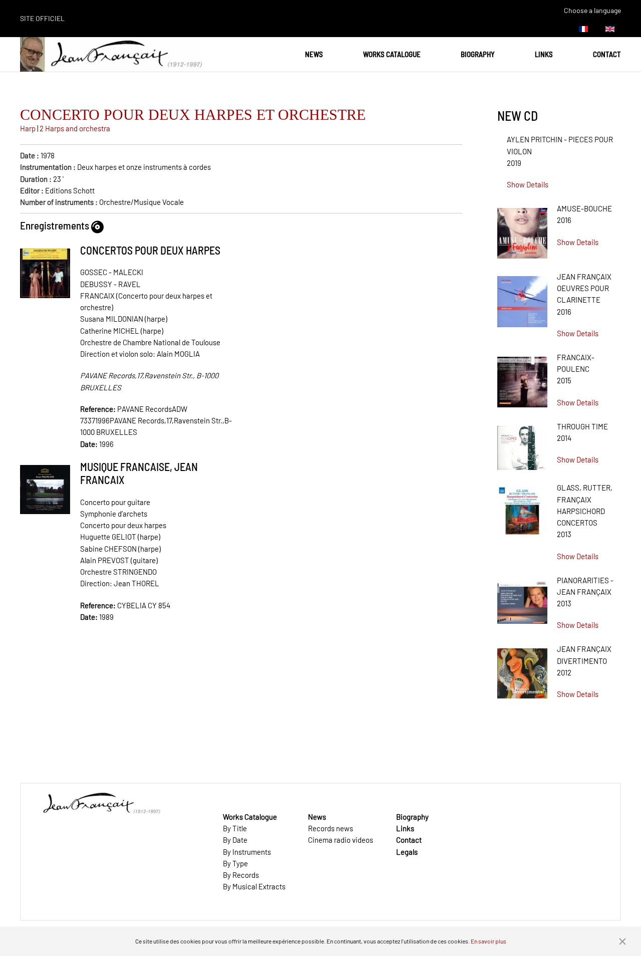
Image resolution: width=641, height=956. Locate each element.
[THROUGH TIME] (522, 444)
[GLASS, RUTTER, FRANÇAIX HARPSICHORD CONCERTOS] (522, 509)
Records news (330, 828)
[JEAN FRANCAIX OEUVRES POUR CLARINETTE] (522, 298)
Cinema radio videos (340, 839)
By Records (241, 874)
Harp (28, 128)
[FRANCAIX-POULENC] (522, 378)
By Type (235, 863)
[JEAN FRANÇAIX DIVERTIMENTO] (522, 669)
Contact (607, 54)
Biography (478, 54)
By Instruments (247, 851)
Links (544, 54)
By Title (235, 828)
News (314, 54)
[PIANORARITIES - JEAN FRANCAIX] (522, 598)
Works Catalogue (392, 54)
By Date (235, 839)
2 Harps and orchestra (75, 128)
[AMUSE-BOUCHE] (522, 229)
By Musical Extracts (254, 886)
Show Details (527, 184)
